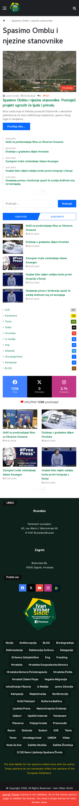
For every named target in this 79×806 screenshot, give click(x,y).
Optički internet (37, 715)
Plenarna (18, 723)
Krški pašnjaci (26, 701)
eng (7, 344)
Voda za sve (13, 744)
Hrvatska (10, 333)
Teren (13, 737)
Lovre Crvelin (12, 95)
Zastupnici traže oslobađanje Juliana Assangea (46, 260)
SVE (7, 309)
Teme (8, 321)
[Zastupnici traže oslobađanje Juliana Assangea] (13, 263)
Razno (11, 730)
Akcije (9, 642)
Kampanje (11, 362)
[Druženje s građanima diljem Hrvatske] (13, 247)
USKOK (52, 737)
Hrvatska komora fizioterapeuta (27, 671)
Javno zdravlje (64, 686)
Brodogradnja (65, 642)
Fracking (61, 657)
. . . (7, 20)
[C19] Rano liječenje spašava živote (39, 752)
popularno (57, 216)
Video (8, 327)
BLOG (8, 368)
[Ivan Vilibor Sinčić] (14, 8)
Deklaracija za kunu (41, 650)
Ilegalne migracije (56, 679)
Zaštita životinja (63, 744)
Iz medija (10, 339)
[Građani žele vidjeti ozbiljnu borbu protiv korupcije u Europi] (13, 279)
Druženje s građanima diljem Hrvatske (47, 242)
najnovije (21, 216)
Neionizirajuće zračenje (51, 708)
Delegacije (66, 650)
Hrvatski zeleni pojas (25, 679)
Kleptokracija (38, 693)
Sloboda (10, 350)
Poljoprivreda (38, 723)
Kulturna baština (51, 701)
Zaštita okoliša (37, 744)
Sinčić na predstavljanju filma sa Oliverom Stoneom (49, 228)
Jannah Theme (10, 794)
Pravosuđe (60, 723)
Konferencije (60, 693)
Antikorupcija (28, 642)
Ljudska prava (21, 708)
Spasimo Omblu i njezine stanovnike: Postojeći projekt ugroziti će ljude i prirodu (39, 103)
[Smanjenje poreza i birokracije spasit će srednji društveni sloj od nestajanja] (13, 296)
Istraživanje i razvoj (18, 686)
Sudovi (42, 730)
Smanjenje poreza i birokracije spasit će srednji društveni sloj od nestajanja (48, 293)
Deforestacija (14, 650)
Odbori (17, 715)
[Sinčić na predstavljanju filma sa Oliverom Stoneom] (13, 231)
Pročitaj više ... (16, 126)
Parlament (11, 315)
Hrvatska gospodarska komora (48, 664)
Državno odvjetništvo (25, 657)
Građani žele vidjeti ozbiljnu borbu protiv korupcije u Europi (49, 277)
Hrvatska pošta (62, 671)
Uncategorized (13, 356)
